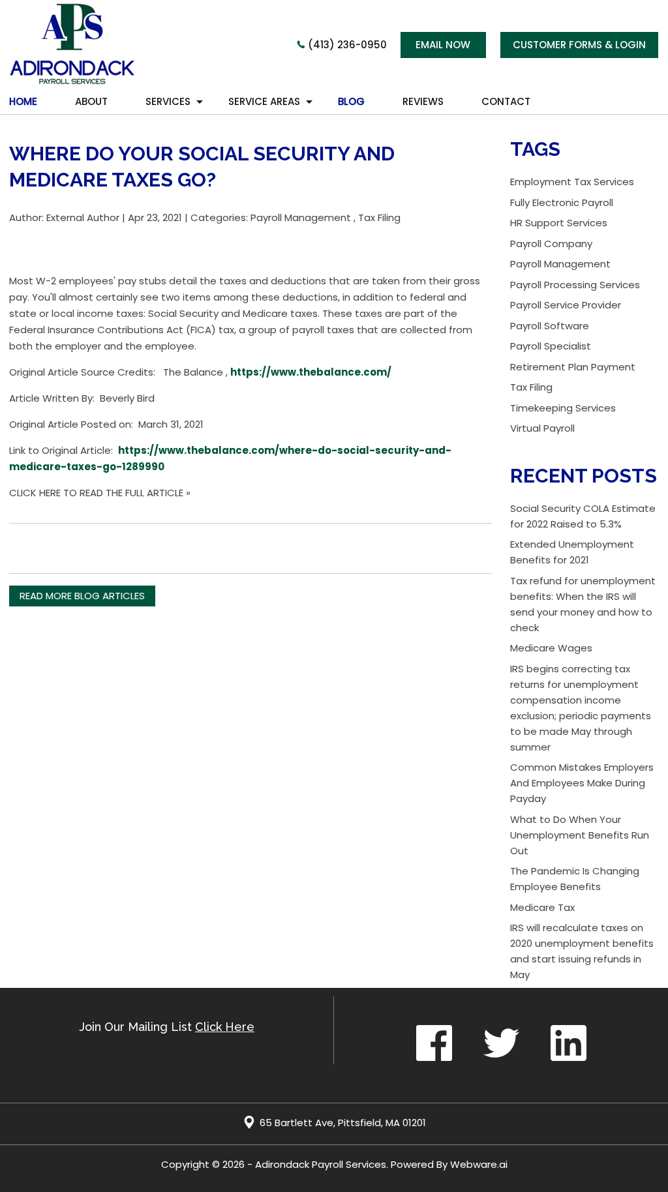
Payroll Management (300, 217)
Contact (505, 101)
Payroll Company (551, 243)
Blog (351, 101)
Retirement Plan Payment (572, 367)
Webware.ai (479, 1164)
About (91, 101)
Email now (443, 45)
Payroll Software (549, 326)
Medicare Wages (551, 648)
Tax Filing (379, 217)
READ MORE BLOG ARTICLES (82, 596)
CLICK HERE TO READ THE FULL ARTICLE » (99, 492)
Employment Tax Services (572, 181)
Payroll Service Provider (565, 305)
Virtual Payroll (542, 428)
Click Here (224, 1027)
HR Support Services (558, 223)
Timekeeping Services (563, 408)
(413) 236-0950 (346, 45)
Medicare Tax (542, 907)
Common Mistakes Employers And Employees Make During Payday (582, 782)
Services (167, 101)
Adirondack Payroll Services (320, 1164)
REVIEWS (423, 101)
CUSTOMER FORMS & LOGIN (579, 45)
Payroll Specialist (550, 346)
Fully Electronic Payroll (561, 202)
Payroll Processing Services (575, 284)
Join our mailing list (166, 1027)
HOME (23, 101)
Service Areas (264, 101)
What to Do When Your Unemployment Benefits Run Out (579, 834)
